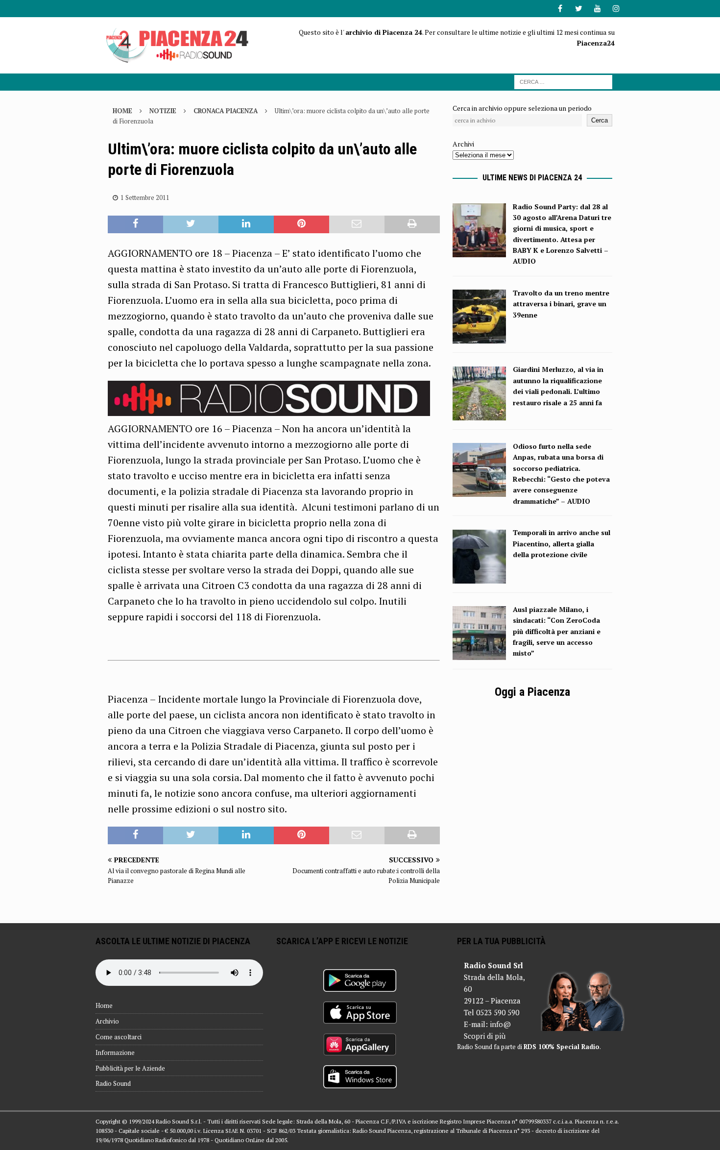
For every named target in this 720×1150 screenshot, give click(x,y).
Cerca (599, 120)
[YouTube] (597, 8)
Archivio (107, 1021)
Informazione (115, 1052)
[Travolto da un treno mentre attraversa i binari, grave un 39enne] (479, 338)
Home (104, 1005)
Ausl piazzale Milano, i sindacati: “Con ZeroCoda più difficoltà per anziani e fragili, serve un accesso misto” (556, 631)
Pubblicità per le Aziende (130, 1068)
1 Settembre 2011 (144, 197)
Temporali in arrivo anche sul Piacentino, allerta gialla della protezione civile (561, 543)
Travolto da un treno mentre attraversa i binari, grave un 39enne (561, 303)
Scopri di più (484, 1036)
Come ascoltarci (119, 1036)
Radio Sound (113, 1083)
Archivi (463, 143)
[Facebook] (560, 8)
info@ (500, 1024)
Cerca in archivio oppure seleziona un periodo (522, 108)
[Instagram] (615, 8)
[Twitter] (578, 8)
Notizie (162, 110)
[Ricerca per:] (563, 81)
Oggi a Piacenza (532, 692)
